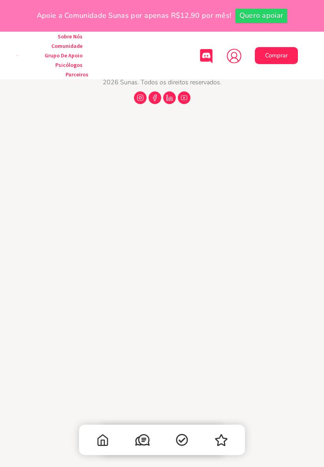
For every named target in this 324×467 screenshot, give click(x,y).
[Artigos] (182, 442)
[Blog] (221, 441)
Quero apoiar (261, 15)
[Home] (103, 442)
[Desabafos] (142, 442)
